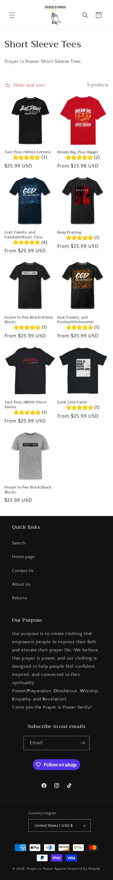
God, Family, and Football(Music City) (23, 235)
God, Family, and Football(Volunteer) (75, 320)
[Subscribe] (82, 743)
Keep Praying (69, 232)
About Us (21, 584)
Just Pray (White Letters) (28, 152)
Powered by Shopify (83, 869)
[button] (12, 15)
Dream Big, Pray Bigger (78, 152)
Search (19, 543)
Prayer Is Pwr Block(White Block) (29, 320)
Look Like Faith (72, 402)
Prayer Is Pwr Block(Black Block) (28, 490)
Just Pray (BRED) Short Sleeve (26, 404)
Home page (23, 556)
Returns (19, 598)
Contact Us (23, 570)
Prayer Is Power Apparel (47, 869)
